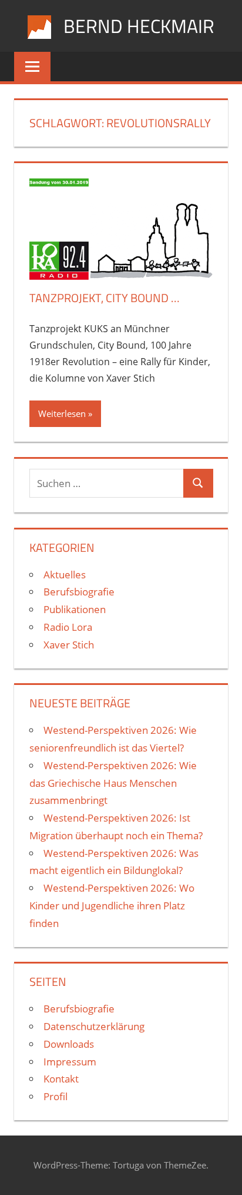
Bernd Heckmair (138, 26)
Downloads (68, 1044)
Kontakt (61, 1078)
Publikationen (74, 609)
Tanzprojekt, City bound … (104, 298)
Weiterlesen (62, 413)
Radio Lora (67, 627)
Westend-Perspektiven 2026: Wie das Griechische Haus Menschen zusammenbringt (113, 783)
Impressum (69, 1061)
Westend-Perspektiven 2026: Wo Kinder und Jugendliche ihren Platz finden (111, 905)
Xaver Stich (68, 644)
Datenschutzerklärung (93, 1026)
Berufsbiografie (79, 591)
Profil (55, 1096)
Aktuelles (64, 574)
